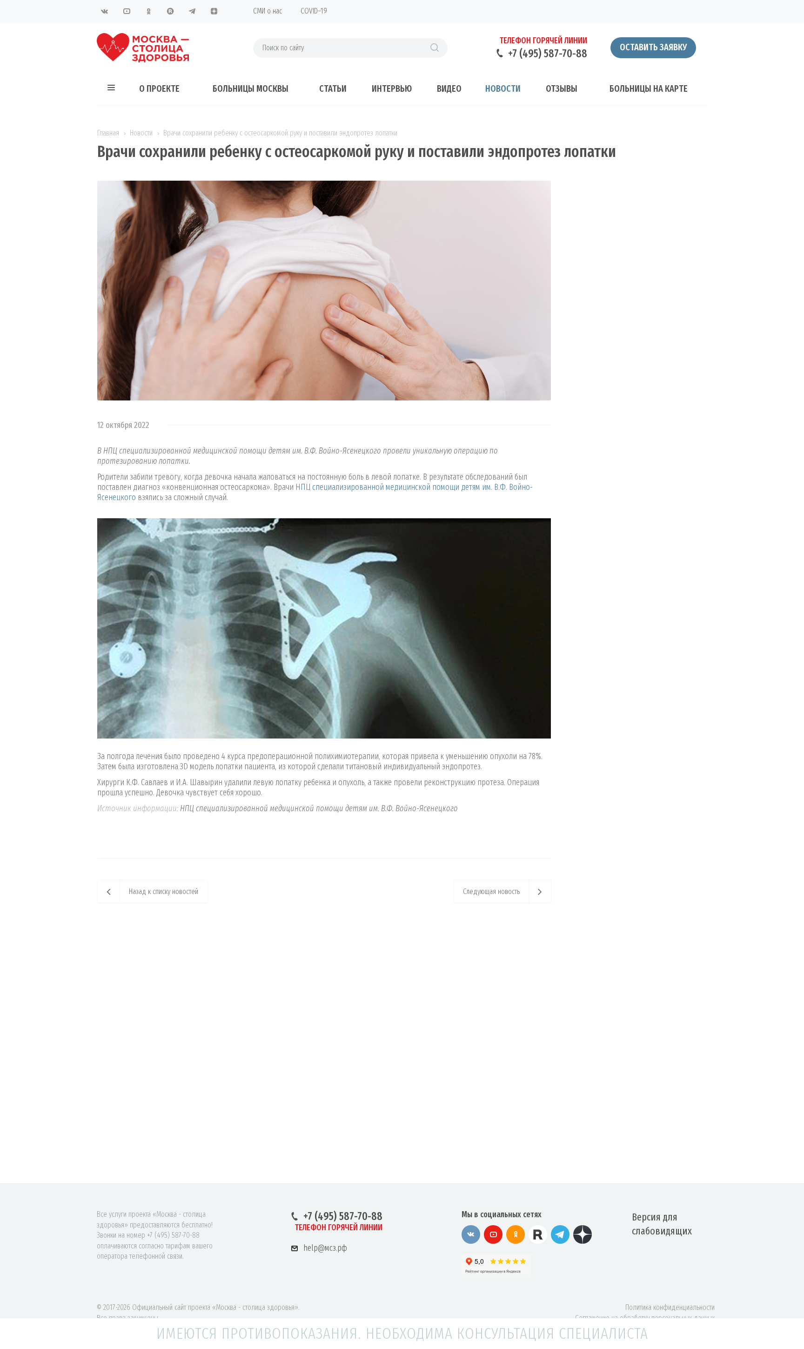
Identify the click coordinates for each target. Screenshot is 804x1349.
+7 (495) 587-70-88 (547, 53)
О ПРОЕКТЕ (159, 88)
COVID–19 (314, 11)
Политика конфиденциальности (670, 1307)
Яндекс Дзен (214, 11)
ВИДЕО (449, 88)
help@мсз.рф (325, 1248)
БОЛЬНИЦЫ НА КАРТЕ (649, 88)
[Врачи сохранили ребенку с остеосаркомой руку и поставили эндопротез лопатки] (324, 186)
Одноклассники (148, 11)
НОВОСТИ (503, 88)
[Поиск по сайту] (434, 48)
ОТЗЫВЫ (561, 88)
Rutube (170, 11)
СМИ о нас (267, 11)
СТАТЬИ (333, 88)
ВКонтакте (105, 11)
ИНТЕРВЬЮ (392, 88)
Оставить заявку (653, 47)
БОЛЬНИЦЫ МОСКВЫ (250, 88)
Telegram (192, 11)
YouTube (126, 11)
